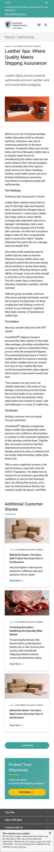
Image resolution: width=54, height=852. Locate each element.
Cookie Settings (18, 847)
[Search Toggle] (46, 25)
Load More (27, 745)
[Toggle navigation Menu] (39, 25)
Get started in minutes (15, 14)
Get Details (25, 792)
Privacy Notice (35, 841)
